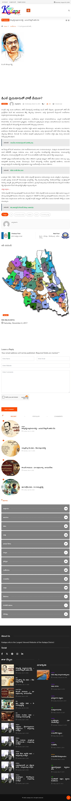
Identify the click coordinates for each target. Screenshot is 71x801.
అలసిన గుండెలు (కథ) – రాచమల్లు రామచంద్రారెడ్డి (25, 715)
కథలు (23, 446)
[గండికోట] (43, 745)
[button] (66, 20)
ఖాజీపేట (30, 214)
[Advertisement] (35, 84)
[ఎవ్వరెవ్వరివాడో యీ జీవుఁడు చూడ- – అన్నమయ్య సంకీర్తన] (7, 766)
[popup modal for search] (69, 10)
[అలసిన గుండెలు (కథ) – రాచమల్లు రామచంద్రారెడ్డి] (7, 716)
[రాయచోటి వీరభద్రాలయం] (43, 757)
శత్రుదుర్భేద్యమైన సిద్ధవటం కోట (60, 768)
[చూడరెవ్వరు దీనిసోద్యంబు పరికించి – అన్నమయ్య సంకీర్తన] (7, 778)
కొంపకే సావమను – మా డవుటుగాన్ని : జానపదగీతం (37, 467)
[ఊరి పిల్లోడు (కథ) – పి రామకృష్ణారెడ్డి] (7, 704)
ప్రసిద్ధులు (23, 426)
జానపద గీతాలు (24, 466)
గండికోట (54, 744)
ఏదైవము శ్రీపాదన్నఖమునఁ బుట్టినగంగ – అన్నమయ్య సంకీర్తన (25, 728)
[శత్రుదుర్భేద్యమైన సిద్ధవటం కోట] (43, 768)
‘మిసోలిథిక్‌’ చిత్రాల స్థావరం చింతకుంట (60, 779)
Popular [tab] (36, 416)
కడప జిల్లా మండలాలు (8, 319)
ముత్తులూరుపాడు (56, 709)
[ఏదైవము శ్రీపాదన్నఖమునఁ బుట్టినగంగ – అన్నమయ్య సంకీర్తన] (7, 728)
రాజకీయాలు (13, 26)
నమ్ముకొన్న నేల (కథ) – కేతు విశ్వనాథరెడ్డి (34, 447)
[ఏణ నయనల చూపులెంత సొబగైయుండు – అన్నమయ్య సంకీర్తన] (7, 741)
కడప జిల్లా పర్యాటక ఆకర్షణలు (60, 674)
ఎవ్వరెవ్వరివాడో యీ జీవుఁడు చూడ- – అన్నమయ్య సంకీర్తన (25, 766)
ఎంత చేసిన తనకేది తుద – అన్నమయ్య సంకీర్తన (25, 754)
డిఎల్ (36, 214)
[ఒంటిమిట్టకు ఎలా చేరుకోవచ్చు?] (43, 722)
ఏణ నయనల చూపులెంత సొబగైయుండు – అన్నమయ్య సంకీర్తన (25, 742)
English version (21, 2)
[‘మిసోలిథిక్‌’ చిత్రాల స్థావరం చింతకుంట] (43, 780)
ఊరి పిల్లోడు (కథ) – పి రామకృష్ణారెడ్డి (32, 486)
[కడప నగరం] (43, 687)
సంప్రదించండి (12, 2)
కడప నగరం (55, 686)
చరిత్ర (52, 708)
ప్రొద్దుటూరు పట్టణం (57, 697)
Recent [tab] (13, 416)
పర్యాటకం (53, 672)
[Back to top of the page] (68, 798)
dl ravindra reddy (19, 214)
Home (5, 26)
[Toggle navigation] (28, 10)
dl (11, 214)
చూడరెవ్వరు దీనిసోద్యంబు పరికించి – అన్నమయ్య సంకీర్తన (25, 778)
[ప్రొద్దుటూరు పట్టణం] (43, 698)
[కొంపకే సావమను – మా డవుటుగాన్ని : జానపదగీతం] (7, 693)
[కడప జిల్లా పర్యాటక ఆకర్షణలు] (43, 675)
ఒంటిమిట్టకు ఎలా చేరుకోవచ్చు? (60, 721)
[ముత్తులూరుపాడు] (43, 710)
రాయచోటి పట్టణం (56, 732)
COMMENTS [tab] (58, 416)
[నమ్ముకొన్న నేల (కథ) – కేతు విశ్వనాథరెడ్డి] (7, 681)
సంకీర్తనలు (17, 725)
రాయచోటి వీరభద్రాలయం (58, 756)
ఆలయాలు (53, 754)
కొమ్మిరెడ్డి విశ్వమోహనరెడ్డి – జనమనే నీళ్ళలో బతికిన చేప (24, 20)
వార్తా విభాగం (18, 104)
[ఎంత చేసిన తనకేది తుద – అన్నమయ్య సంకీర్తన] (7, 755)
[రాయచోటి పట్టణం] (43, 733)
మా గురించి (5, 2)
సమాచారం (6, 315)
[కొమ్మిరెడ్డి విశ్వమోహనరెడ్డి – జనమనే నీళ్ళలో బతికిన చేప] (7, 669)
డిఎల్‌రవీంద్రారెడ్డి (45, 214)
